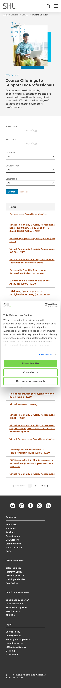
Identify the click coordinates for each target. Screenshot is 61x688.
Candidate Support (17, 600)
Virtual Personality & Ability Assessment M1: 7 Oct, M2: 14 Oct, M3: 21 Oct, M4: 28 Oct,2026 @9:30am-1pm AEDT (35, 428)
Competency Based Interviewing (27, 214)
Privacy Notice (13, 635)
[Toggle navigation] (56, 6)
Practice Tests (13, 611)
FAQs (8, 551)
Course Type (13, 165)
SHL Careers (12, 539)
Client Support (15, 575)
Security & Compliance (18, 639)
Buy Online (12, 583)
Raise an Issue (14, 603)
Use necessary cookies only (30, 381)
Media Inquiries (14, 547)
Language (11, 178)
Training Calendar (15, 579)
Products (10, 532)
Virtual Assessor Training (23, 404)
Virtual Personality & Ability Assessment (31, 473)
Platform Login (14, 571)
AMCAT (11, 615)
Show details (45, 354)
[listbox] (30, 156)
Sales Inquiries (13, 568)
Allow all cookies (30, 363)
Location (11, 152)
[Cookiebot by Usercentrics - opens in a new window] (45, 305)
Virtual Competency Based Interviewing (31, 439)
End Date (11, 139)
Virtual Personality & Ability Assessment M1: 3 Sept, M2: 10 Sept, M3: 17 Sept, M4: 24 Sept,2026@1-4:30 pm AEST (35, 227)
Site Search (12, 654)
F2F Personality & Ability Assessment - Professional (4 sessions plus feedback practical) (31, 463)
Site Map (10, 650)
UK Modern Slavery (16, 647)
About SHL (11, 524)
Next (43, 485)
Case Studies (13, 536)
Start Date (11, 126)
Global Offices (13, 543)
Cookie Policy (13, 631)
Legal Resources (14, 643)
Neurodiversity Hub (16, 607)
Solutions (11, 528)
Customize (28, 372)
